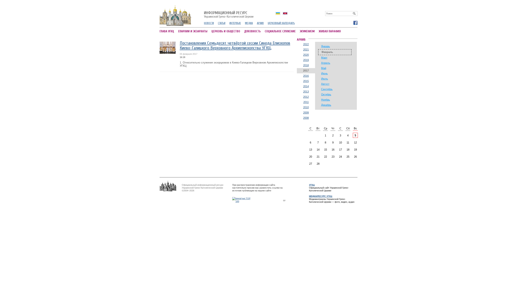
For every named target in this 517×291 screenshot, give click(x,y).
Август (325, 83)
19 (355, 149)
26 (355, 156)
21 (318, 156)
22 (325, 156)
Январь (325, 46)
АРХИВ (260, 23)
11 (348, 142)
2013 (306, 91)
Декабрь (326, 104)
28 (318, 163)
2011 (306, 102)
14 (318, 149)
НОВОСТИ (209, 23)
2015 (306, 81)
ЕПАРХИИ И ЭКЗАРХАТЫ (192, 31)
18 (348, 149)
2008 (306, 117)
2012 (306, 96)
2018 (306, 65)
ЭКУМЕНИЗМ (307, 31)
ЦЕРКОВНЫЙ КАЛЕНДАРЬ (281, 23)
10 (340, 142)
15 (325, 149)
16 (333, 149)
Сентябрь (327, 89)
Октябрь (326, 94)
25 (348, 156)
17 (340, 149)
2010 (306, 107)
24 (340, 156)
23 (333, 156)
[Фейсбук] (355, 22)
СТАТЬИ (221, 23)
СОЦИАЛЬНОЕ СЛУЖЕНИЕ (280, 31)
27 (310, 163)
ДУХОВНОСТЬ (252, 31)
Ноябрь (325, 99)
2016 (306, 75)
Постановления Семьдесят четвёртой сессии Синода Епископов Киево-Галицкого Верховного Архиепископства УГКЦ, (235, 46)
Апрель (325, 62)
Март (324, 57)
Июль (324, 78)
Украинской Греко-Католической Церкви (228, 14)
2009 (306, 112)
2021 (306, 49)
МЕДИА (249, 23)
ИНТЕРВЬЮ (235, 23)
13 (310, 149)
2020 (306, 54)
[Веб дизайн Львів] (285, 200)
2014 (306, 86)
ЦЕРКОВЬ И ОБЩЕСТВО (225, 31)
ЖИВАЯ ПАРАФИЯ (330, 31)
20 (310, 156)
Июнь (324, 73)
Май (323, 68)
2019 (306, 60)
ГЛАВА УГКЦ (167, 31)
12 (355, 142)
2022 (306, 44)
